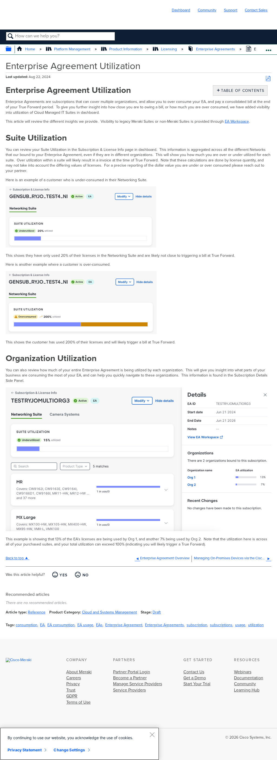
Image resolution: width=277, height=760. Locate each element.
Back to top (15, 558)
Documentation (248, 678)
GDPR (71, 696)
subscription (197, 625)
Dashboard (181, 10)
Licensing (169, 49)
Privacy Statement (25, 750)
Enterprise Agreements (215, 49)
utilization (256, 625)
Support (230, 10)
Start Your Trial (196, 684)
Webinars (242, 672)
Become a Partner (130, 678)
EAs (99, 625)
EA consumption (61, 625)
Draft (157, 612)
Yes (63, 575)
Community (207, 10)
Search (10, 37)
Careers (73, 678)
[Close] (152, 734)
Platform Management (72, 49)
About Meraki (79, 672)
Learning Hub (246, 690)
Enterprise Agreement (123, 625)
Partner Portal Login (131, 672)
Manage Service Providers (137, 684)
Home (30, 49)
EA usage (85, 625)
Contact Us (193, 672)
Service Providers (129, 690)
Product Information (125, 49)
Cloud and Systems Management (109, 612)
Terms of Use (78, 702)
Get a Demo (194, 678)
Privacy (73, 684)
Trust (70, 690)
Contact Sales (256, 10)
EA (42, 625)
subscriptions (221, 625)
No (86, 575)
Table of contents (241, 90)
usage (240, 625)
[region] (79, 743)
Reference (36, 612)
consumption (26, 625)
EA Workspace (237, 121)
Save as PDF (268, 79)
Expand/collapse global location (268, 47)
